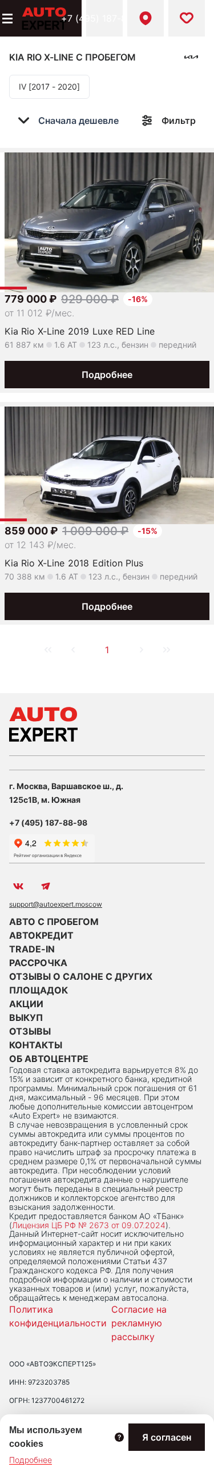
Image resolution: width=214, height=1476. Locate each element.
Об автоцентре (48, 1058)
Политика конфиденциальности (58, 1316)
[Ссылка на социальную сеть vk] (18, 886)
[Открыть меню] (6, 18)
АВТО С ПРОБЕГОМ (54, 921)
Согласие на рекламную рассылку (139, 1323)
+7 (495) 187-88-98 (104, 18)
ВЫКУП (26, 1017)
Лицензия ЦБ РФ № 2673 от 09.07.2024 (88, 1225)
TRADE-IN (32, 949)
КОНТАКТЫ (35, 1045)
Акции (26, 1004)
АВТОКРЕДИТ (41, 935)
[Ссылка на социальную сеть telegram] (46, 886)
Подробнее (107, 374)
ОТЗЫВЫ (30, 1031)
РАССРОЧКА (38, 962)
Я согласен (166, 1437)
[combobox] (76, 120)
